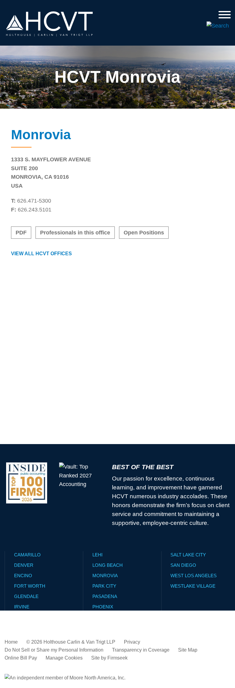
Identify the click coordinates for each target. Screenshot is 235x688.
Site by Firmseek (109, 657)
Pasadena (104, 596)
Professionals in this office (75, 233)
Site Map (187, 649)
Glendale (26, 596)
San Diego (183, 565)
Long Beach (107, 565)
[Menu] (224, 14)
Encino (23, 575)
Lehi (97, 554)
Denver (23, 565)
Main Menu (99, 7)
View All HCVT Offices (41, 253)
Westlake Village (192, 586)
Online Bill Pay (21, 657)
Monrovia (105, 575)
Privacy (132, 642)
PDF (21, 233)
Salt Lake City (188, 554)
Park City (104, 586)
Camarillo (27, 554)
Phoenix (102, 606)
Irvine (21, 606)
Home (11, 642)
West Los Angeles (193, 575)
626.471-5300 (34, 201)
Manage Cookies (64, 657)
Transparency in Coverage (141, 649)
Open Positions (144, 233)
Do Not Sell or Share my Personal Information (54, 649)
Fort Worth (29, 586)
